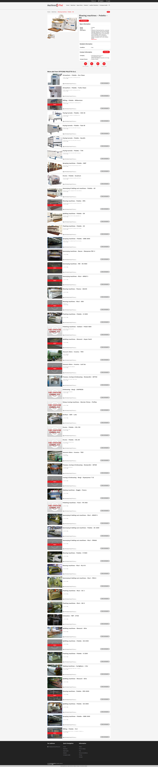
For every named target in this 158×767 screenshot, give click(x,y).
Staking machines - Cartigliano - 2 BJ (75, 666)
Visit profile (106, 51)
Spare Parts (79, 5)
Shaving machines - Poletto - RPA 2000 (76, 691)
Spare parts (65, 750)
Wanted (86, 5)
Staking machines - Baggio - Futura (74, 490)
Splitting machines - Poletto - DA (74, 213)
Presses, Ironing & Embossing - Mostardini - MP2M (80, 465)
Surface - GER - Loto (70, 414)
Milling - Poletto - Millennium (73, 100)
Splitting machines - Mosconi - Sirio (75, 628)
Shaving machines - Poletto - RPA (74, 201)
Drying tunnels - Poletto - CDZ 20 (74, 113)
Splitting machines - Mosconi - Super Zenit (77, 339)
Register (101, 1)
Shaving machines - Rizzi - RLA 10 (74, 565)
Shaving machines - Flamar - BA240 (75, 289)
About (80, 746)
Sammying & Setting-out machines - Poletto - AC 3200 (81, 528)
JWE (52, 764)
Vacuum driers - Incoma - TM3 (73, 452)
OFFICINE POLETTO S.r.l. (97, 55)
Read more (94, 39)
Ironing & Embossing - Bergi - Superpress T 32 (78, 477)
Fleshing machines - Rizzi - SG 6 (74, 603)
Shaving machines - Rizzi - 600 (73, 301)
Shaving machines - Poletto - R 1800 (75, 553)
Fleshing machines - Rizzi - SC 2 (73, 590)
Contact (80, 757)
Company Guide (103, 5)
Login (108, 1)
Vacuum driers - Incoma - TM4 (73, 352)
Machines (73, 5)
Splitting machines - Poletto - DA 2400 (76, 641)
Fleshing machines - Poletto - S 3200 (75, 314)
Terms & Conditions (83, 753)
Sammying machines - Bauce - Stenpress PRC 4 (79, 251)
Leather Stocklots (93, 5)
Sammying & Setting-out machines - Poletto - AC (79, 188)
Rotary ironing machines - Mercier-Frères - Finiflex (80, 402)
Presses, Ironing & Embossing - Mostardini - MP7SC (80, 377)
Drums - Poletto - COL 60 (71, 440)
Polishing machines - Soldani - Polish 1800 (77, 326)
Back (108, 11)
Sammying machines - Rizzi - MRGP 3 (75, 276)
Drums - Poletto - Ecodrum (72, 176)
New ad (94, 1)
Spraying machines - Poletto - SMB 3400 (76, 716)
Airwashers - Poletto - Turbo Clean (74, 88)
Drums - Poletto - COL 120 (71, 427)
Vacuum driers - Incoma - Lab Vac (74, 364)
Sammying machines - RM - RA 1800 (75, 264)
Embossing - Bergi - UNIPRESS (73, 389)
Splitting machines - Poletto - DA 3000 (76, 704)
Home (67, 5)
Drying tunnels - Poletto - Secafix (74, 138)
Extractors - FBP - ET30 (71, 616)
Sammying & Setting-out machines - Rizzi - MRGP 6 (80, 515)
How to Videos (82, 748)
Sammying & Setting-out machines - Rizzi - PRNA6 (80, 540)
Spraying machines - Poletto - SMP (74, 163)
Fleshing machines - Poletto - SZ (74, 226)
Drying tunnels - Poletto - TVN (73, 150)
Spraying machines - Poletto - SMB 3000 (76, 238)
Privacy (80, 755)
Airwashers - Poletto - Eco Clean (74, 75)
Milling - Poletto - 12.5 (70, 729)
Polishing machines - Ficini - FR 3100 (75, 502)
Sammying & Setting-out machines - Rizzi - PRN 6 (79, 578)
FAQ (80, 750)
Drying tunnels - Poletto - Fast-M (74, 125)
